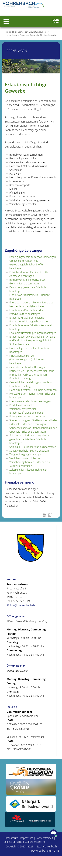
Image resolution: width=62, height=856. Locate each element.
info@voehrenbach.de (22, 605)
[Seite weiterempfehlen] (51, 514)
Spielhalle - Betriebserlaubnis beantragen (32, 447)
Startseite (22, 31)
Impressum (26, 838)
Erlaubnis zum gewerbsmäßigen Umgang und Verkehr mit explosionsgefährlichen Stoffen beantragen (32, 340)
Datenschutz (11, 838)
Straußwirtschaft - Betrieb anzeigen (29, 450)
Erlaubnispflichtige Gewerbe (43, 35)
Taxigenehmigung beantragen (25, 454)
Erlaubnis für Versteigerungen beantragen (32, 333)
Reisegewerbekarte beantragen (27, 416)
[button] (6, 21)
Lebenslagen (11, 35)
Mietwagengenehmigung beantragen (30, 401)
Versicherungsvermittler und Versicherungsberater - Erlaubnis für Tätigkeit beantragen (29, 462)
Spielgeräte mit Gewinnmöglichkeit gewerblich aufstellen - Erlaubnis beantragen (29, 439)
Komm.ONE (52, 850)
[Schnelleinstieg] (56, 21)
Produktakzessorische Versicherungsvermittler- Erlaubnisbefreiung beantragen (26, 408)
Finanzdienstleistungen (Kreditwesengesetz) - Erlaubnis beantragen (27, 359)
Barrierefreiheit (44, 838)
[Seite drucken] (45, 514)
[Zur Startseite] (24, 5)
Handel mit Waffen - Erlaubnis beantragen (33, 390)
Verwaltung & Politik (38, 31)
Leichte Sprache (13, 841)
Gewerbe (24, 35)
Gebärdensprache (35, 841)
